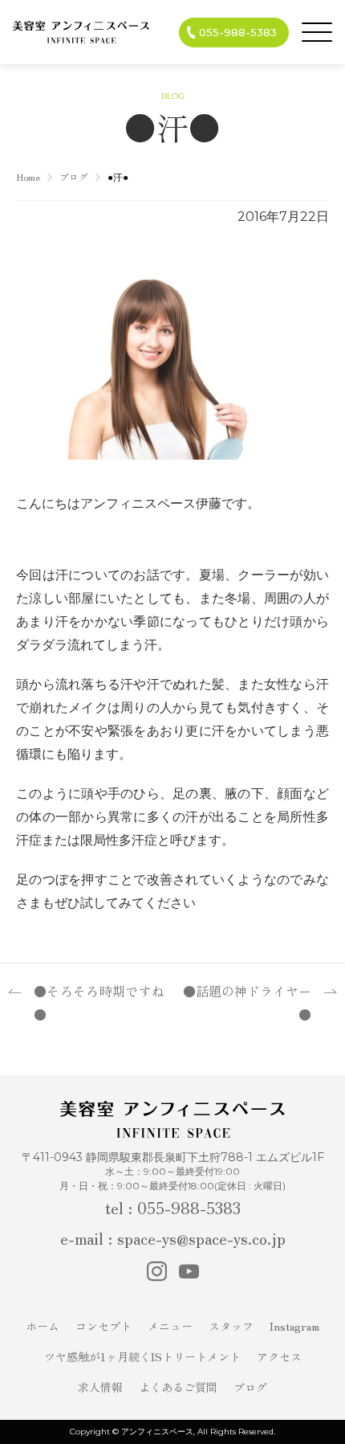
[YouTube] (189, 1271)
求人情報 (100, 1387)
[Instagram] (157, 1271)
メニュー (170, 1326)
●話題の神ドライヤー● (247, 1002)
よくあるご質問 (178, 1387)
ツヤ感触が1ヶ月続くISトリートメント (142, 1356)
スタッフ (231, 1326)
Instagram (294, 1326)
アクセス (279, 1356)
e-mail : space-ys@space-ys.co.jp (173, 1238)
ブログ (250, 1387)
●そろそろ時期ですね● (99, 1002)
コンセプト (103, 1326)
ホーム (42, 1326)
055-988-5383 (238, 32)
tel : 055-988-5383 (173, 1207)
